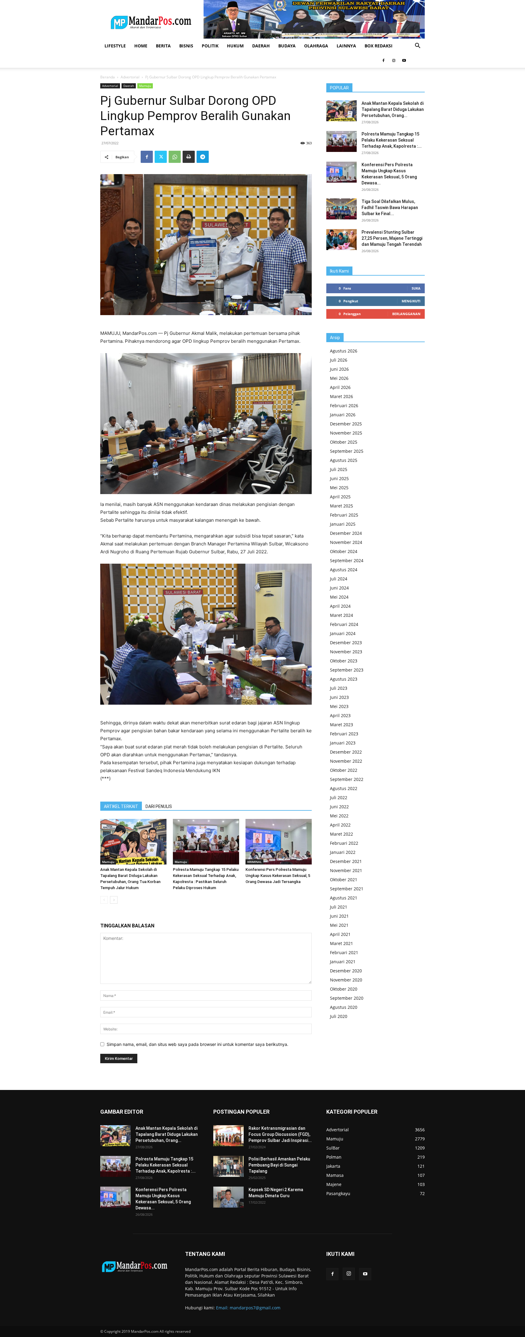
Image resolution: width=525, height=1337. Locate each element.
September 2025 (346, 451)
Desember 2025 (346, 424)
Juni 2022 (339, 806)
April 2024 (340, 606)
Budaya (287, 46)
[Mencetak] (189, 157)
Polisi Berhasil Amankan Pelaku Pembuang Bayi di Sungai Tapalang (279, 1165)
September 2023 (346, 670)
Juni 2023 (339, 697)
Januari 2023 (342, 743)
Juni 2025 (339, 478)
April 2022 (340, 825)
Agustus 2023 (343, 679)
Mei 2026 (339, 378)
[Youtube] (404, 60)
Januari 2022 (342, 852)
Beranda (107, 77)
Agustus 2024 (343, 569)
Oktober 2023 (343, 661)
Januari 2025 (342, 524)
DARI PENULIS (159, 806)
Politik (210, 46)
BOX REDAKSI (379, 46)
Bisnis (186, 46)
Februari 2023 (344, 734)
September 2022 (346, 779)
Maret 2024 (341, 615)
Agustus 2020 (343, 1007)
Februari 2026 (344, 405)
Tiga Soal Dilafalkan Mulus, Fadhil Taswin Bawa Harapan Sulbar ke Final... (390, 207)
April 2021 (340, 934)
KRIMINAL (254, 862)
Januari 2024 (342, 633)
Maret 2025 (341, 506)
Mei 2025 (339, 487)
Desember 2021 (346, 861)
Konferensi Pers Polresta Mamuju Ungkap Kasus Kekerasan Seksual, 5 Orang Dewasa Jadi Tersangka (277, 875)
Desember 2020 (346, 971)
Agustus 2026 (343, 351)
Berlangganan (406, 313)
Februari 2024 (344, 624)
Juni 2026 (339, 369)
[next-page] (114, 900)
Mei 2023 (339, 706)
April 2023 (340, 715)
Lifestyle (115, 46)
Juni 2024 (339, 588)
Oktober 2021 (343, 879)
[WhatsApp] (175, 157)
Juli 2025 (338, 469)
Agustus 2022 (343, 788)
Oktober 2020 (343, 989)
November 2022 (346, 761)
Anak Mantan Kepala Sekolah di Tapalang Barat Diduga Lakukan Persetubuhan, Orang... (393, 109)
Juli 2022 (338, 797)
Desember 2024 (346, 533)
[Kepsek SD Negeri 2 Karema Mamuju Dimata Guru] (228, 1197)
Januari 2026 (342, 415)
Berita (163, 46)
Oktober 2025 (343, 442)
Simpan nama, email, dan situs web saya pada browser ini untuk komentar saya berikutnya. (197, 1044)
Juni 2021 (339, 916)
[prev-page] (104, 900)
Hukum (235, 46)
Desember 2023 (346, 642)
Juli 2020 (338, 1016)
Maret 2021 (341, 943)
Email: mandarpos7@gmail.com (248, 1308)
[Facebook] (383, 60)
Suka (416, 288)
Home (140, 46)
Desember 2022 (346, 752)
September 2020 (346, 998)
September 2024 (346, 560)
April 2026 (340, 387)
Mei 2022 (339, 816)
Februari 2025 (344, 515)
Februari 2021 (344, 952)
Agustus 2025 (343, 460)
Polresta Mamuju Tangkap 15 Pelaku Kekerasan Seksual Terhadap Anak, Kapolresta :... (392, 140)
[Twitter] (161, 157)
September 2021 (346, 889)
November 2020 (346, 980)
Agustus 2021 (343, 898)
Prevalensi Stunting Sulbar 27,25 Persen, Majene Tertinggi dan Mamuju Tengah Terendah (392, 238)
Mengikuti (411, 301)
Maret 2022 (341, 834)
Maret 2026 (341, 396)
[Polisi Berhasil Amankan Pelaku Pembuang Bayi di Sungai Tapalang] (228, 1166)
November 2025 (346, 433)
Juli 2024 (338, 579)
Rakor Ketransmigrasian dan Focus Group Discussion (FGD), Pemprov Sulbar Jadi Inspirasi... (280, 1134)
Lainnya (346, 46)
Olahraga (316, 46)
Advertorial (130, 77)
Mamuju (145, 86)
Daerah (261, 46)
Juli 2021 (338, 907)
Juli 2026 (338, 360)
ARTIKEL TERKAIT (121, 806)
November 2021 (346, 870)
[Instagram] (393, 60)
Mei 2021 (339, 925)
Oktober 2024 (343, 551)
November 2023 (346, 652)
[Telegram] (203, 157)
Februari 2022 (344, 843)
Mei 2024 (339, 597)
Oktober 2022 (343, 770)
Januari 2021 (342, 961)
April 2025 (340, 497)
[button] (417, 46)
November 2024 (346, 542)
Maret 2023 (341, 724)
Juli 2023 (338, 688)
